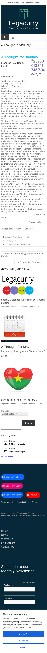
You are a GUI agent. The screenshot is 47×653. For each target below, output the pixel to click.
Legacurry (23, 23)
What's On (7, 538)
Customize (23, 641)
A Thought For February (30, 262)
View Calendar (7, 456)
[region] (23, 631)
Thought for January (23, 228)
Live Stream (8, 542)
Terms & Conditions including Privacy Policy (19, 502)
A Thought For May (15, 347)
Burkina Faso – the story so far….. (19, 399)
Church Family (10, 244)
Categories (6, 411)
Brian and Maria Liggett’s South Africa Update (22, 254)
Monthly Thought (23, 244)
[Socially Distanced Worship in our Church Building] (18, 277)
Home (4, 530)
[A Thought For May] (14, 315)
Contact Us (7, 546)
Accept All (23, 634)
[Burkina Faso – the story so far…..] (18, 364)
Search (28, 423)
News (4, 534)
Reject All (23, 647)
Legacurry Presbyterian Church (17, 237)
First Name (8, 598)
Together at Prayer (17, 451)
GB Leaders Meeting (18, 444)
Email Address (10, 585)
